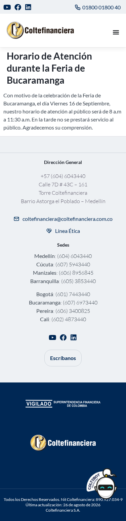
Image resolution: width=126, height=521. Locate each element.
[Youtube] (7, 7)
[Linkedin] (28, 7)
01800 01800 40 (101, 7)
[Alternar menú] (116, 32)
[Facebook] (18, 7)
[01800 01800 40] (77, 7)
